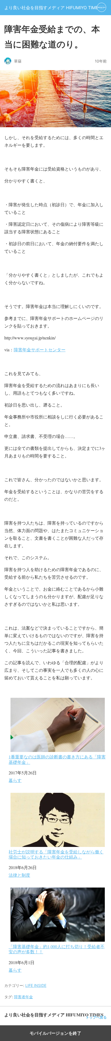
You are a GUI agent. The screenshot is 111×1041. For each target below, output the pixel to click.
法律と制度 (19, 875)
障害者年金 (23, 996)
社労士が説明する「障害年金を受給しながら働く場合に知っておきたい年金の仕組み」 (56, 854)
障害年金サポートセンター (39, 349)
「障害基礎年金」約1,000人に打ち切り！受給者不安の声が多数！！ (57, 949)
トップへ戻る (96, 1017)
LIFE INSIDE (35, 985)
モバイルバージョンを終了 (55, 1033)
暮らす (15, 780)
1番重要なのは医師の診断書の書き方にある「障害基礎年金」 (57, 759)
